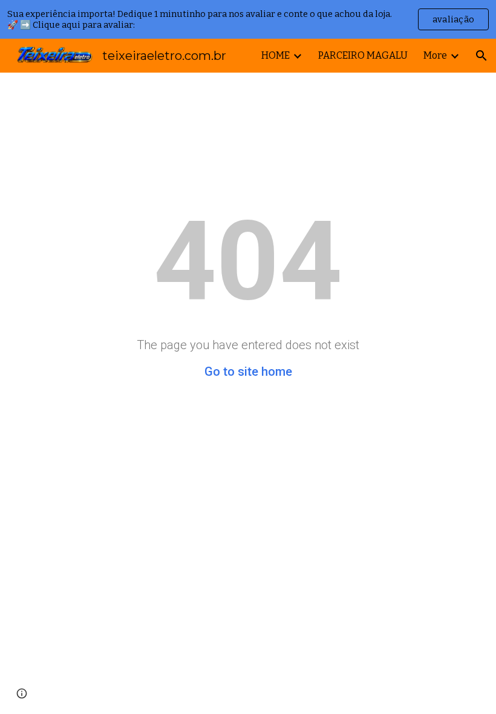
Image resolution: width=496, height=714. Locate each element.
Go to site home (248, 371)
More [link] (435, 55)
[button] (481, 55)
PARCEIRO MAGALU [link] (363, 55)
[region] (248, 19)
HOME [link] (275, 55)
